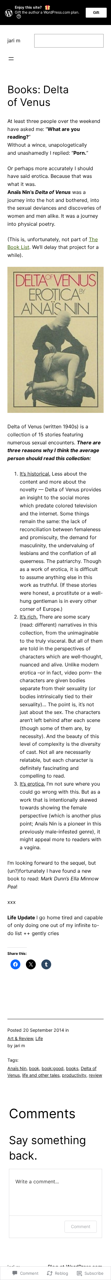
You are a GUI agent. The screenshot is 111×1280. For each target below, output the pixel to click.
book (34, 1068)
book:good (53, 1068)
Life (39, 1038)
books (72, 1068)
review (95, 1075)
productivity (74, 1075)
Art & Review (20, 1038)
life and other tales (41, 1075)
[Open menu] (11, 58)
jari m (13, 40)
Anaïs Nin (17, 1068)
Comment (80, 1226)
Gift (96, 12)
